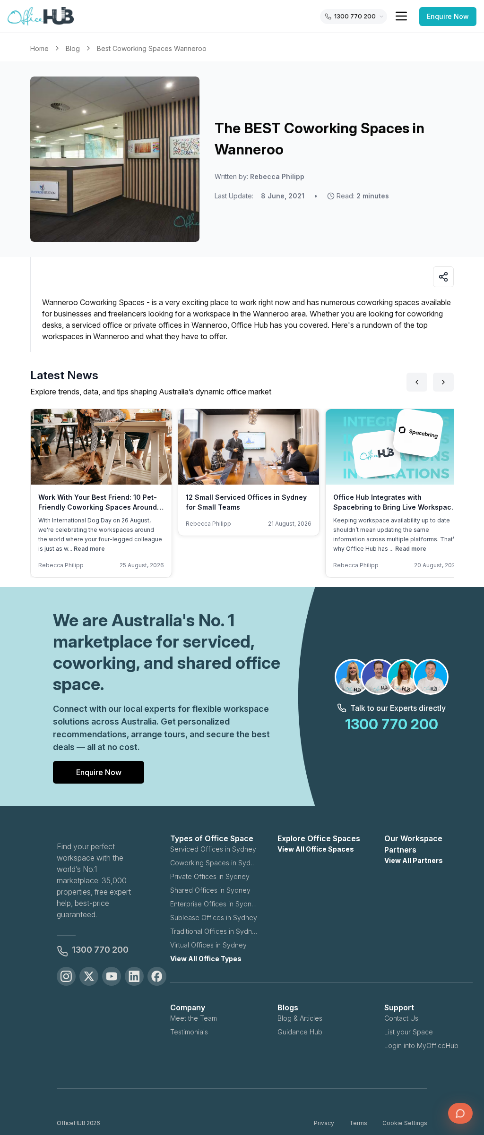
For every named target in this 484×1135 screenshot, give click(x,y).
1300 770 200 (100, 950)
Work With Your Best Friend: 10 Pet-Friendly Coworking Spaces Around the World (97, 507)
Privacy (324, 1122)
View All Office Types (206, 959)
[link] (152, 48)
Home (39, 48)
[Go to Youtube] (111, 976)
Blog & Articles (299, 1018)
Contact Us (401, 1018)
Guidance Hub (299, 1032)
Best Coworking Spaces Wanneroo (152, 48)
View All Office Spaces (315, 849)
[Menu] (401, 16)
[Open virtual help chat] (460, 1113)
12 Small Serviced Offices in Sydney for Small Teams (246, 502)
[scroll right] (443, 382)
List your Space (408, 1032)
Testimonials (189, 1032)
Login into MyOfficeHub (421, 1045)
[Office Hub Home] (41, 16)
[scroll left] (416, 382)
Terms (358, 1122)
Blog (73, 48)
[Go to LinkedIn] (134, 976)
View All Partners (413, 860)
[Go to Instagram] (66, 976)
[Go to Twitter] (88, 976)
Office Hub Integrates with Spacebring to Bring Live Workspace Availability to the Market (394, 507)
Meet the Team (193, 1018)
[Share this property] (443, 276)
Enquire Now (448, 16)
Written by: (259, 176)
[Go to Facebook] (156, 976)
